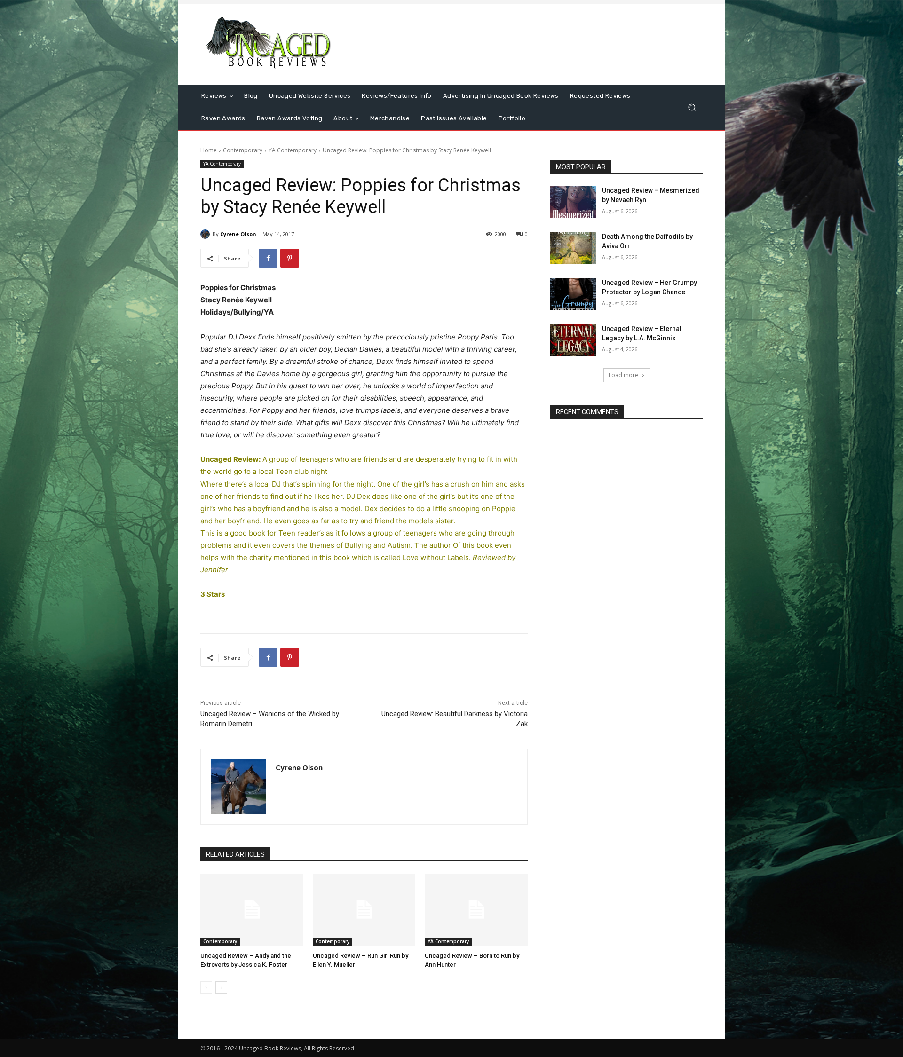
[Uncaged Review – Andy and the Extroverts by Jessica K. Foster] (251, 910)
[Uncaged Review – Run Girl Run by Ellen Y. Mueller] (364, 910)
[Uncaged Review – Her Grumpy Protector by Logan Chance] (573, 294)
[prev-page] (206, 987)
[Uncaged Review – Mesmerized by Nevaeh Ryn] (573, 202)
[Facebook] (268, 258)
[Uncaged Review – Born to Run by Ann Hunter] (476, 910)
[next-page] (221, 987)
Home (208, 150)
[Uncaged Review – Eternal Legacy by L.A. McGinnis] (573, 340)
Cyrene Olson (238, 233)
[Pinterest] (289, 258)
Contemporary (242, 150)
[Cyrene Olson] (206, 234)
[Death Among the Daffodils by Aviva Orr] (573, 248)
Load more (623, 375)
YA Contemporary (293, 150)
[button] (692, 107)
